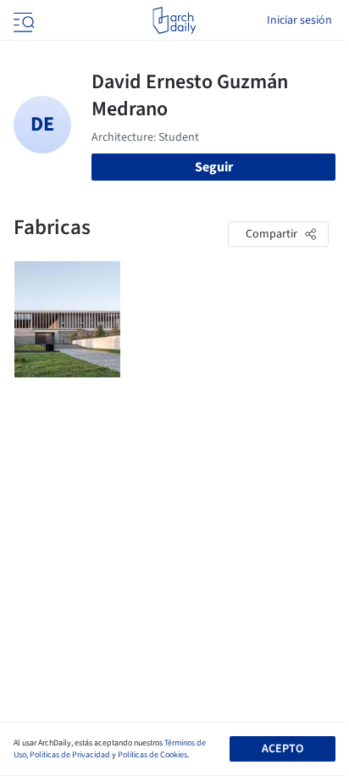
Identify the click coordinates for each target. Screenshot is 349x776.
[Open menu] (22, 20)
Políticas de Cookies (152, 755)
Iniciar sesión (299, 20)
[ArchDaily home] (174, 20)
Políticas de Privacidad (70, 755)
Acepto (282, 748)
